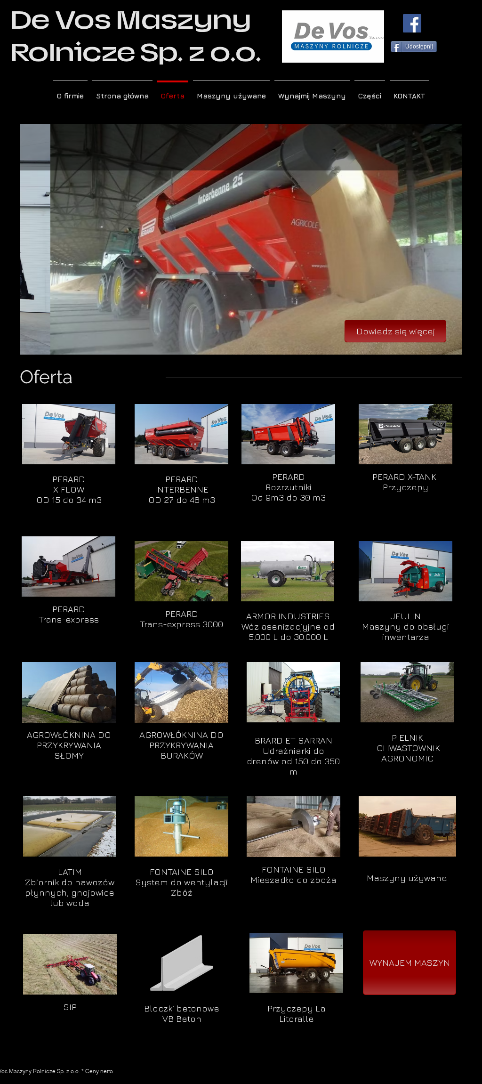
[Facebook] (412, 23)
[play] (442, 346)
